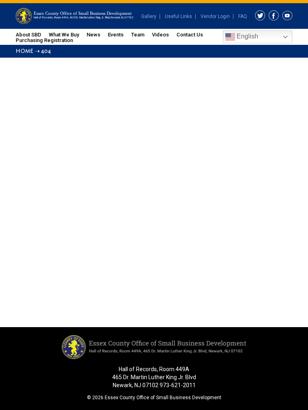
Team (137, 35)
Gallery (148, 16)
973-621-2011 (178, 385)
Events (116, 35)
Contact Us (189, 35)
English (246, 36)
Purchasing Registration (44, 40)
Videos (160, 35)
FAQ (242, 16)
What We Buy (64, 35)
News (93, 35)
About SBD (28, 35)
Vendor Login (215, 16)
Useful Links (178, 16)
